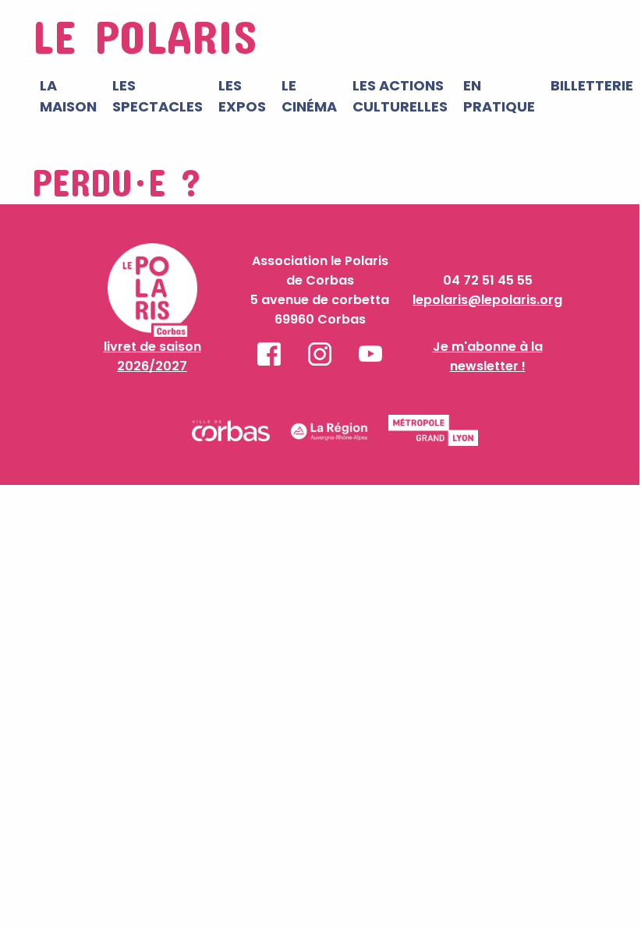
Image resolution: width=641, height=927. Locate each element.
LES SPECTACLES (157, 96)
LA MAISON (68, 96)
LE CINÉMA (309, 96)
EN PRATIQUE (499, 96)
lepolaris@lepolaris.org (487, 300)
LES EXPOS (242, 96)
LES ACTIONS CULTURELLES (400, 96)
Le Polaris (144, 35)
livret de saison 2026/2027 (152, 356)
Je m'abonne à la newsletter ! (488, 356)
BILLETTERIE (592, 85)
